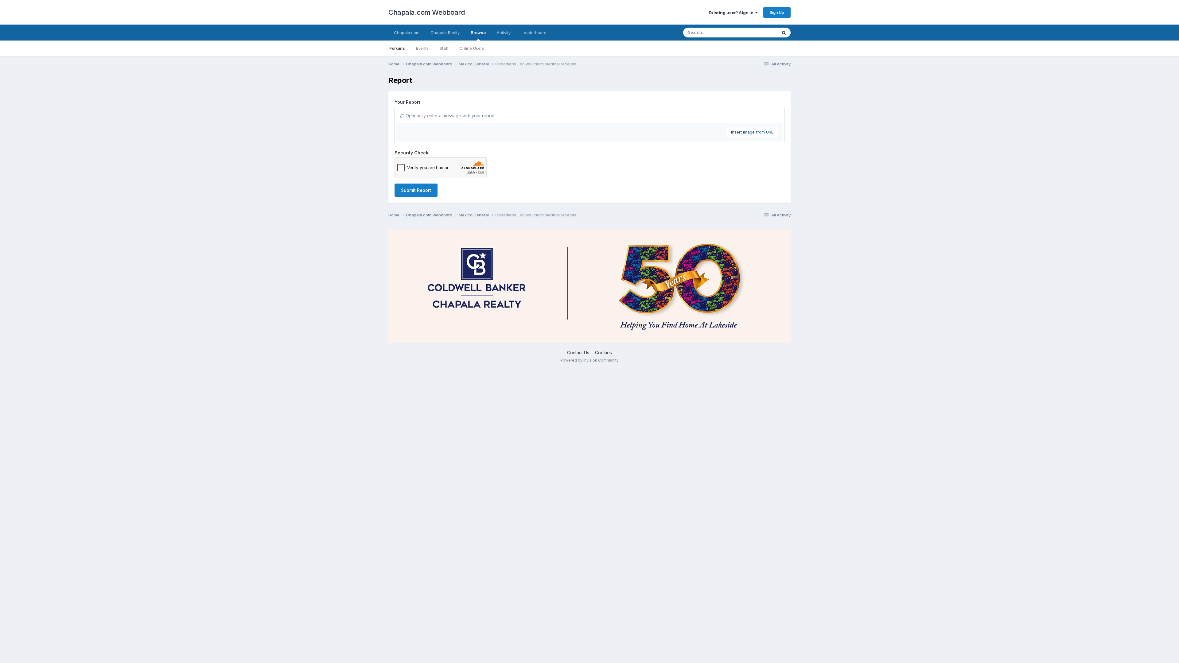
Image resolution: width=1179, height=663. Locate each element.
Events (422, 48)
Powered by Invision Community (589, 360)
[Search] (784, 32)
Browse (478, 32)
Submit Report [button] (416, 190)
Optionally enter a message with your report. (450, 115)
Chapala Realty (445, 32)
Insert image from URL (752, 132)
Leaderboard (534, 32)
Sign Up (777, 12)
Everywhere (758, 32)
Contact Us (578, 352)
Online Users (472, 48)
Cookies (603, 352)
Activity (504, 32)
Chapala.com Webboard (426, 12)
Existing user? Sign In (732, 12)
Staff (444, 48)
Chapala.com (406, 32)
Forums (397, 48)
